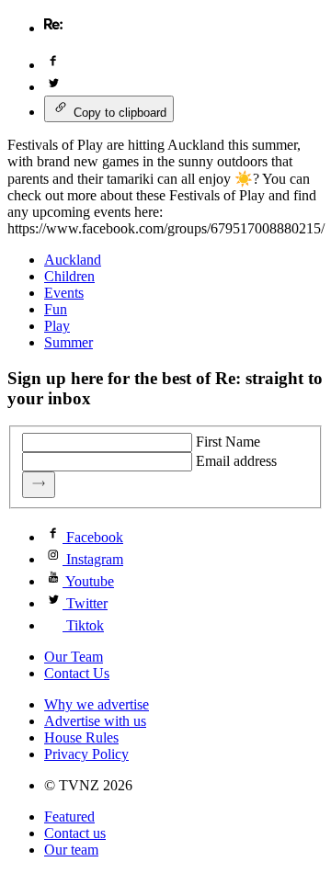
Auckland (72, 259)
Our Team (73, 656)
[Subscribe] (38, 484)
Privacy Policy (86, 754)
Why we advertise (96, 704)
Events (64, 292)
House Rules (81, 737)
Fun (55, 309)
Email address (236, 461)
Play (57, 326)
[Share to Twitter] (53, 87)
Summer (68, 342)
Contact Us (76, 673)
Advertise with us (95, 721)
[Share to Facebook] (53, 65)
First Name (228, 441)
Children (69, 276)
